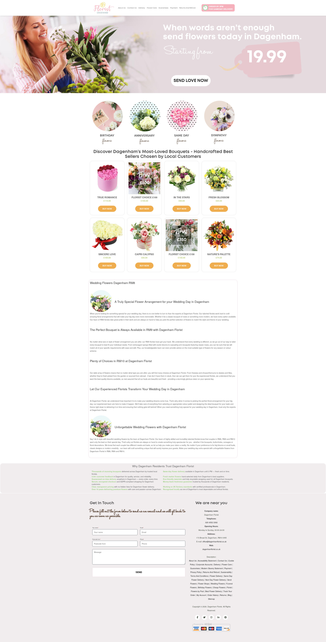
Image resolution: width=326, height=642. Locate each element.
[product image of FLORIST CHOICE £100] (144, 178)
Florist (229, 587)
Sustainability (226, 572)
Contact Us (132, 8)
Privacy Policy (195, 572)
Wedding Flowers (218, 583)
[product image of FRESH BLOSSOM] (219, 178)
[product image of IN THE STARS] (182, 178)
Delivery (141, 8)
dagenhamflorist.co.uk (211, 549)
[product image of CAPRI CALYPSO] (144, 235)
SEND (139, 572)
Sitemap (211, 599)
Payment (174, 8)
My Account (201, 595)
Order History (213, 595)
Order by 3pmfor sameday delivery (221, 7)
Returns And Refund (187, 8)
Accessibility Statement (207, 560)
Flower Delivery (216, 576)
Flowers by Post (197, 591)
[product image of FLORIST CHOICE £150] (182, 235)
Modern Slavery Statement (212, 568)
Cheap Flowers (219, 587)
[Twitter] (204, 617)
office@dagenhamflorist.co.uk (214, 541)
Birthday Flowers (205, 587)
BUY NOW (107, 208)
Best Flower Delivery (213, 591)
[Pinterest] (225, 617)
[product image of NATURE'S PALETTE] (219, 235)
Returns (223, 595)
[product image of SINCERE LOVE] (107, 235)
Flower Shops (203, 583)
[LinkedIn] (218, 617)
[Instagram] (211, 617)
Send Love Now (191, 80)
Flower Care (152, 8)
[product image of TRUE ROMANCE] (107, 178)
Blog (229, 595)
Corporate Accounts (204, 564)
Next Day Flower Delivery (215, 580)
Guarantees (163, 8)
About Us (122, 8)
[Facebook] (197, 617)
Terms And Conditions (199, 576)
